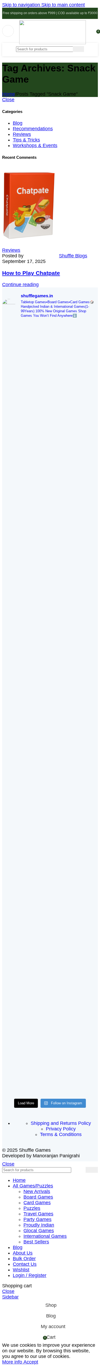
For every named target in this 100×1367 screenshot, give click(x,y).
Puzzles (31, 1208)
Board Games (38, 1197)
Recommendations (33, 128)
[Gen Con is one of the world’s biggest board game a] (74, 371)
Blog (17, 123)
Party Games (37, 1219)
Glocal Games (38, 1230)
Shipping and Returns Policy (61, 1123)
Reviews (22, 134)
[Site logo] (52, 42)
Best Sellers (36, 1241)
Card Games (37, 1202)
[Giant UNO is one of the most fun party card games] (74, 627)
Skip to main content (63, 4)
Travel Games (38, 1213)
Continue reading (20, 284)
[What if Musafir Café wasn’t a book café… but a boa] (25, 641)
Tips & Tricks (26, 140)
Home (8, 94)
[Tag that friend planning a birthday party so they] (74, 890)
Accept (30, 1362)
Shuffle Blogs (73, 255)
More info (12, 1362)
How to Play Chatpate (31, 273)
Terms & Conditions (61, 1134)
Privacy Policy (61, 1128)
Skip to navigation (21, 4)
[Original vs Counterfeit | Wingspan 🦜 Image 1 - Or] (25, 911)
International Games (45, 1236)
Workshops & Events (35, 145)
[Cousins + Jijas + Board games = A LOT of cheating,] (25, 439)
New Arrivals (36, 1191)
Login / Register (29, 1275)
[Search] (78, 49)
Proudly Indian (38, 1225)
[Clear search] (69, 49)
